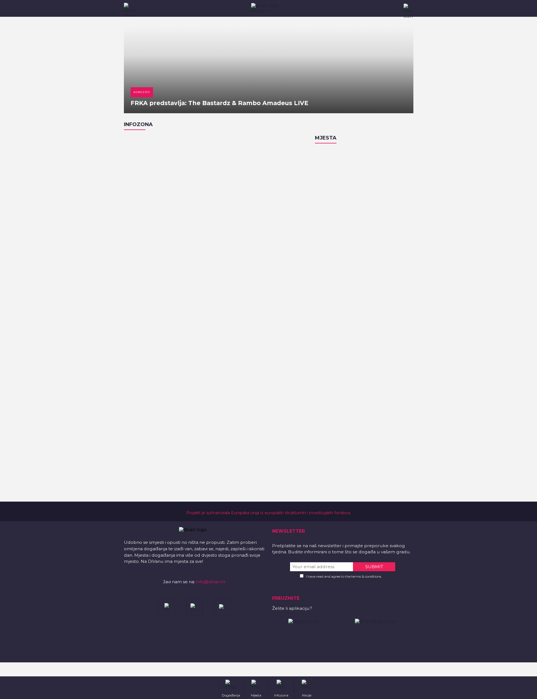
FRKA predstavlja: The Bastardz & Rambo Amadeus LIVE (219, 103)
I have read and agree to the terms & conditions (343, 576)
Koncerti (141, 92)
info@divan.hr (211, 581)
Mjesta (325, 138)
